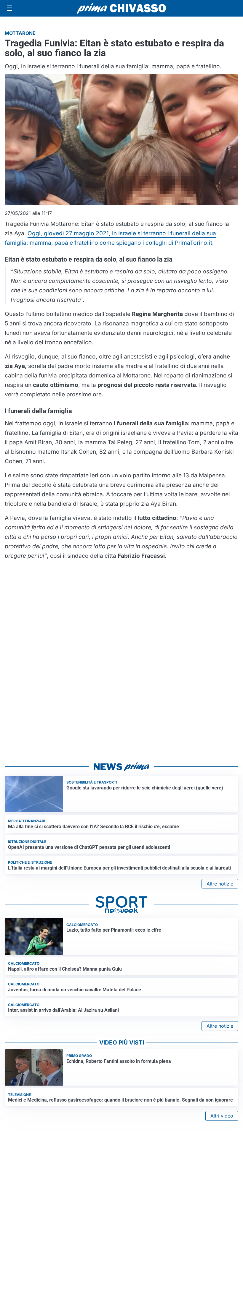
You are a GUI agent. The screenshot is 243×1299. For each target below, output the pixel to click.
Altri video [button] (221, 1116)
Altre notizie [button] (220, 884)
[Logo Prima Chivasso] (121, 8)
